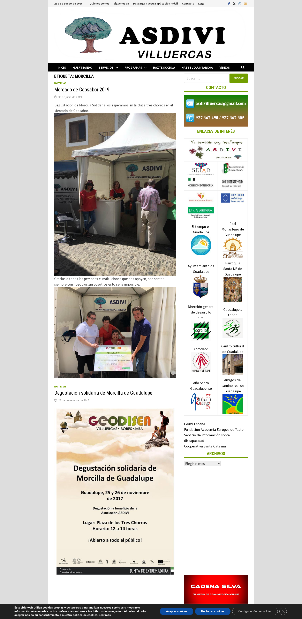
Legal (201, 3)
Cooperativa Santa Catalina (205, 446)
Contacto (188, 3)
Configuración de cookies (255, 611)
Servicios (106, 67)
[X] (234, 3)
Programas (133, 67)
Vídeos (224, 67)
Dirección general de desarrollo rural (201, 312)
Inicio (62, 67)
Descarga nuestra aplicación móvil (155, 3)
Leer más (105, 615)
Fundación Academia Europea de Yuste (213, 429)
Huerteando (82, 67)
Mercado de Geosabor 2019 (82, 90)
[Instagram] (240, 3)
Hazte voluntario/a (197, 67)
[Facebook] (229, 3)
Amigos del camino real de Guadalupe (232, 385)
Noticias (60, 83)
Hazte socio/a (164, 67)
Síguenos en (121, 3)
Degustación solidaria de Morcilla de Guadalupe (103, 393)
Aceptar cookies (176, 611)
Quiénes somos (99, 3)
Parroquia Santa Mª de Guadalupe (232, 269)
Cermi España (194, 424)
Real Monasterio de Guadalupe (232, 229)
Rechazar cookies (212, 611)
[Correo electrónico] (245, 3)
